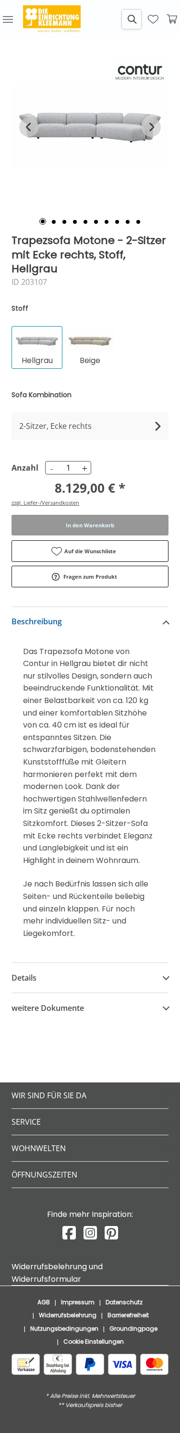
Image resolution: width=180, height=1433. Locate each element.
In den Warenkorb (90, 525)
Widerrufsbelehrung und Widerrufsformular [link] (57, 1273)
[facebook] (69, 1233)
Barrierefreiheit (128, 1315)
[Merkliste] (153, 19)
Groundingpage (133, 1328)
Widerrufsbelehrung (67, 1315)
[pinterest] (111, 1233)
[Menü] (7, 19)
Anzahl (24, 467)
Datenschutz (124, 1302)
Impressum (78, 1302)
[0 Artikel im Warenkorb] (172, 19)
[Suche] (131, 19)
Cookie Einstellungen (93, 1341)
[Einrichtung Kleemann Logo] (52, 19)
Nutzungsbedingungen (64, 1328)
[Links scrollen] (28, 127)
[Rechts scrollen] (151, 127)
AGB (43, 1302)
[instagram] (90, 1233)
